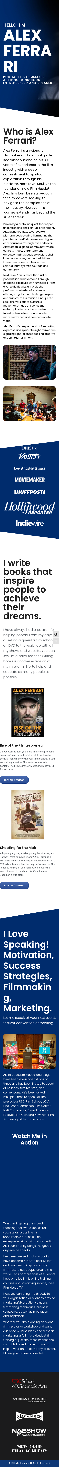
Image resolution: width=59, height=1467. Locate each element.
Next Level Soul (31, 232)
